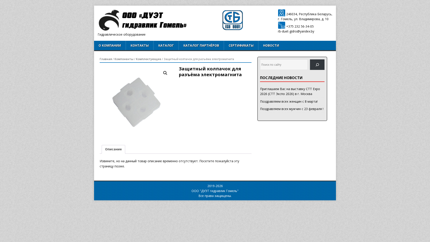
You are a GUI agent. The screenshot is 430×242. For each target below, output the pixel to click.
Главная (106, 59)
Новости (271, 45)
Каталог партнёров (201, 45)
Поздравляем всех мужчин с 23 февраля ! (291, 109)
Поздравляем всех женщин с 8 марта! (289, 101)
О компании (110, 45)
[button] (165, 73)
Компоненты (123, 59)
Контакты (140, 45)
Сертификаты (241, 45)
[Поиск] (317, 64)
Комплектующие (148, 59)
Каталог (166, 45)
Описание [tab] (113, 149)
